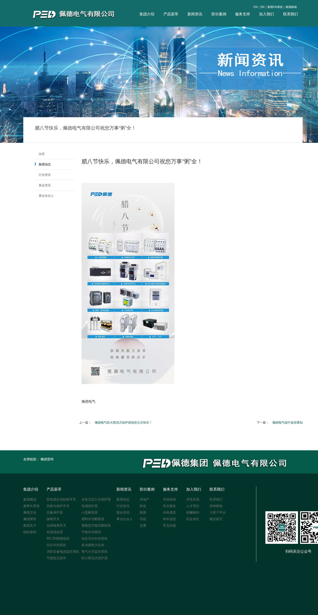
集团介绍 (146, 14)
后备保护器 (55, 512)
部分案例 (218, 14)
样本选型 (169, 518)
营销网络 (216, 505)
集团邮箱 (291, 7)
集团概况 (29, 499)
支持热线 (169, 499)
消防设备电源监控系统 (63, 551)
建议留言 (216, 518)
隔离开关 (53, 518)
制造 (143, 505)
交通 (143, 525)
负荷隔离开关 (56, 525)
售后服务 (169, 505)
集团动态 (45, 164)
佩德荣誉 (29, 518)
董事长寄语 (31, 505)
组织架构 (29, 531)
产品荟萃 (170, 14)
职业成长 (192, 518)
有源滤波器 (55, 531)
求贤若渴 (192, 499)
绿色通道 (169, 512)
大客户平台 (218, 512)
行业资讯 (45, 174)
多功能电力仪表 (92, 544)
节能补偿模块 (91, 531)
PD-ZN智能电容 (58, 538)
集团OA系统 (275, 7)
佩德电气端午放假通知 (287, 422)
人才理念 (192, 505)
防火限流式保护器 (94, 557)
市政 (143, 518)
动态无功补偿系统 (94, 538)
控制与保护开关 (58, 505)
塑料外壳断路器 (92, 518)
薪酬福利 (192, 512)
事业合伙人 (46, 195)
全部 (42, 153)
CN (255, 7)
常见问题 (169, 525)
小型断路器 (89, 512)
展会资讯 (45, 185)
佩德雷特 (47, 459)
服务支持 (242, 14)
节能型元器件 (56, 557)
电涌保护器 (89, 505)
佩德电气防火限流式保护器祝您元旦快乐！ (123, 422)
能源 (143, 512)
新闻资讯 (194, 14)
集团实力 (29, 525)
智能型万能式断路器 (96, 525)
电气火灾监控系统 (94, 551)
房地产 (144, 499)
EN (262, 7)
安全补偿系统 (56, 544)
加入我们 (266, 14)
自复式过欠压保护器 (96, 499)
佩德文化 (29, 512)
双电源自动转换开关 (61, 499)
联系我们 (290, 14)
